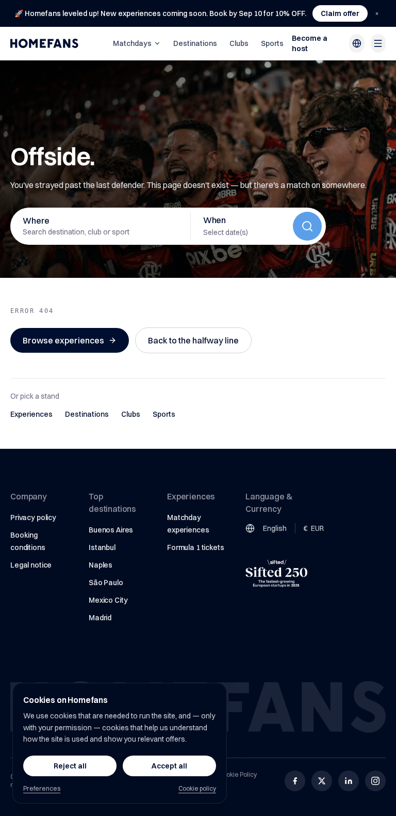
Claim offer (340, 13)
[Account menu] (378, 43)
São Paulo (106, 582)
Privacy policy (33, 517)
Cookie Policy (238, 774)
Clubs (239, 43)
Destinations (195, 43)
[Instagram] (375, 781)
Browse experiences (63, 340)
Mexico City (108, 600)
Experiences (31, 414)
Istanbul (102, 547)
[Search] (307, 226)
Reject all (70, 766)
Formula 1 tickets (195, 547)
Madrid (100, 617)
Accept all (169, 766)
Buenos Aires (111, 530)
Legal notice (31, 565)
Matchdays (132, 43)
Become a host (309, 43)
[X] (321, 781)
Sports (272, 43)
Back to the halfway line (193, 340)
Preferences (41, 788)
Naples (100, 565)
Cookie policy (197, 788)
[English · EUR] (356, 43)
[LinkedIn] (348, 781)
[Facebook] (295, 781)
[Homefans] (44, 43)
